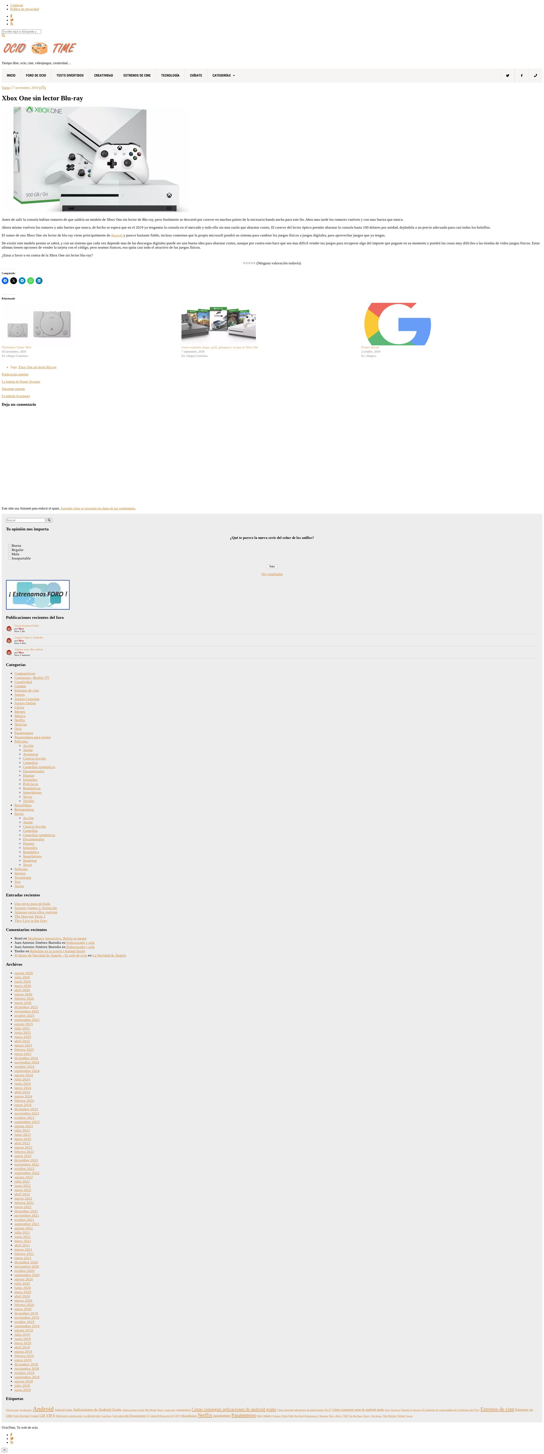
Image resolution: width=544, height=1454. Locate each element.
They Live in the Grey (30, 921)
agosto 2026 (23, 973)
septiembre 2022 (27, 1173)
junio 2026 (22, 982)
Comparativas (24, 673)
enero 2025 (22, 1054)
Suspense (30, 861)
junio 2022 (22, 1186)
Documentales (33, 771)
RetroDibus (23, 805)
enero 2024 (22, 1105)
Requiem (323, 1416)
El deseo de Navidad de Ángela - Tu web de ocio (50, 955)
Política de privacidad (24, 9)
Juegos (19, 695)
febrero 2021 (24, 1254)
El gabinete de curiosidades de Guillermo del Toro (451, 1409)
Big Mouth (150, 1409)
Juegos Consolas (27, 699)
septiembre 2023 (27, 1122)
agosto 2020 (23, 1279)
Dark (387, 1410)
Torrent (401, 1415)
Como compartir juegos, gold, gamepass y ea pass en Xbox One (219, 347)
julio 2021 (22, 1232)
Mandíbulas (189, 1415)
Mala (15, 554)
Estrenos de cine (137, 75)
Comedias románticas (39, 767)
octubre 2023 (24, 1118)
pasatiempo (222, 1415)
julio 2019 (22, 1335)
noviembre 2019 (26, 1318)
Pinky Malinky (264, 1415)
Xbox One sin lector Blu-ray (37, 367)
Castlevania (169, 1410)
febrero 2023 (24, 1152)
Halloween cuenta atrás (69, 1415)
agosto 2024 (23, 1075)
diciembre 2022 (26, 1160)
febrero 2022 (24, 1203)
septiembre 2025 (27, 1020)
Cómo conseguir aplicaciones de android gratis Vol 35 (304, 1409)
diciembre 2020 (26, 1262)
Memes (19, 712)
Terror (27, 797)
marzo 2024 (23, 1096)
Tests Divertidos (70, 75)
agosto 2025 (23, 1024)
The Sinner (376, 1416)
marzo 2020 (23, 1301)
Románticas (32, 788)
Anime (28, 750)
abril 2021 (22, 1245)
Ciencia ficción (34, 758)
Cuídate (196, 75)
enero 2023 (22, 1156)
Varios (6, 88)
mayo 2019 (22, 1343)
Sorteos (20, 873)
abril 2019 (22, 1347)
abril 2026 (22, 990)
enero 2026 (22, 1003)
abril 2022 (22, 1194)
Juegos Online (25, 703)
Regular (18, 550)
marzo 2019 (23, 1352)
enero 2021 (22, 1258)
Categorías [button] (221, 75)
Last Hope (107, 1416)
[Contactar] (535, 75)
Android (43, 1408)
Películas (21, 741)
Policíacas (30, 784)
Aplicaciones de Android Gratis (97, 1409)
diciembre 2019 (26, 1313)
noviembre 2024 (26, 1062)
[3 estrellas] (249, 263)
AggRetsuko (26, 1410)
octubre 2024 (24, 1067)
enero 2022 (22, 1207)
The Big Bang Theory (359, 1416)
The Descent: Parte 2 (29, 916)
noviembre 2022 (26, 1164)
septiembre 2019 (27, 1326)
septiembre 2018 (27, 1377)
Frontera (34, 1415)
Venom (409, 1416)
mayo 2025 (22, 1037)
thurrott (117, 235)
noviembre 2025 (26, 1011)
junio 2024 (22, 1084)
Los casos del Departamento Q (130, 1415)
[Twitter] (507, 75)
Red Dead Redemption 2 (307, 1416)
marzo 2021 (23, 1250)
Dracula (405, 1409)
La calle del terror (92, 1415)
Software (21, 869)
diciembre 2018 (26, 1364)
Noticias (20, 724)
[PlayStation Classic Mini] (89, 324)
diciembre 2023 (26, 1109)
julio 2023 (22, 1130)
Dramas (28, 775)
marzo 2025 (23, 1045)
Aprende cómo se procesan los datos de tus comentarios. (98, 508)
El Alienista (415, 1410)
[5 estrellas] (254, 263)
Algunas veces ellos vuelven (28, 649)
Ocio (18, 729)
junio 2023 (22, 1135)
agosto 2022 (23, 1177)
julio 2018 (22, 1386)
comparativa (183, 1409)
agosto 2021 (23, 1228)
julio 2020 (22, 1284)
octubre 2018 (24, 1373)
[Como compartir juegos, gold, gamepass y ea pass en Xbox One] (269, 324)
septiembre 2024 (27, 1071)
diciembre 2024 (26, 1058)
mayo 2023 (22, 1139)
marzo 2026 (23, 994)
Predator (277, 1416)
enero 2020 (22, 1309)
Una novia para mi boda (26, 625)
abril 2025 (22, 1041)
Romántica (31, 852)
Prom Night (288, 1415)
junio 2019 (22, 1339)
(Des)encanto (12, 1410)
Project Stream (370, 347)
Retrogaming (24, 809)
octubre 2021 (24, 1220)
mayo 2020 (22, 1292)
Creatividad (103, 75)
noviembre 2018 (26, 1369)
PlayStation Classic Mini (16, 347)
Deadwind (396, 1410)
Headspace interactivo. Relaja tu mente (57, 938)
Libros (19, 707)
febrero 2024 (24, 1101)
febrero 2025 (24, 1050)
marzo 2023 (23, 1147)
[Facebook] (521, 75)
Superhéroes (32, 792)
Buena (16, 546)
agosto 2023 (23, 1126)
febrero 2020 (24, 1305)
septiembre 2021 (27, 1224)
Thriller (28, 801)
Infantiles (30, 780)
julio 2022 (22, 1181)
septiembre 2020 (27, 1275)
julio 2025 (22, 1028)
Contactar (16, 5)
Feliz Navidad (21, 1415)
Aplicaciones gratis (133, 1409)
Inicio (11, 75)
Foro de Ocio (36, 75)
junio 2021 (22, 1237)
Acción (28, 746)
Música (20, 716)
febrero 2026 (24, 999)
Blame (160, 1410)
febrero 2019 (24, 1356)
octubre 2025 (24, 1016)
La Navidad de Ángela (109, 955)
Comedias (30, 763)
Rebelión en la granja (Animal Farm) (57, 951)
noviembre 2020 (26, 1267)
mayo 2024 (22, 1088)
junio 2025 (22, 1033)
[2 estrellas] (246, 263)
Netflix (19, 720)
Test (17, 882)
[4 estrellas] (252, 263)
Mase (21, 628)
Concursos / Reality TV (32, 678)
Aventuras (30, 754)
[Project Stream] (449, 324)
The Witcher (390, 1415)
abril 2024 (22, 1092)
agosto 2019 (23, 1330)
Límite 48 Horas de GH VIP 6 (165, 1415)
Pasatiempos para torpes (32, 737)
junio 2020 (22, 1288)
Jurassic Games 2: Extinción (28, 637)
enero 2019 (22, 1360)
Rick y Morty (335, 1416)
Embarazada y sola (80, 943)
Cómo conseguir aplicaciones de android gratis (234, 1409)
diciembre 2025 (26, 1007)
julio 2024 (22, 1079)
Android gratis (63, 1409)
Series (19, 814)
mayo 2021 (22, 1241)
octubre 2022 (24, 1169)
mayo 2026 (22, 986)
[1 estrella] (244, 263)
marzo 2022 (23, 1198)
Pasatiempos (23, 733)
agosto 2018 (23, 1381)
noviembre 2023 (26, 1113)
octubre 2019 (24, 1322)
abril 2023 (22, 1143)
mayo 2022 (22, 1190)
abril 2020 (22, 1296)
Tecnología (170, 75)
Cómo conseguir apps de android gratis (358, 1409)
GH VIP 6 (47, 1415)
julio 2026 (22, 977)
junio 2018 (22, 1390)
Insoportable (21, 558)
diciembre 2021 (26, 1211)
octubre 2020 (24, 1271)
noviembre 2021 (26, 1215)
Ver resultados (272, 574)
